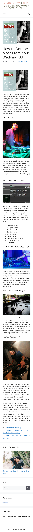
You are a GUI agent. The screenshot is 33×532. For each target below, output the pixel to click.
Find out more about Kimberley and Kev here (16, 472)
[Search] (28, 488)
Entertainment (9, 428)
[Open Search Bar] (29, 14)
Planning (18, 428)
